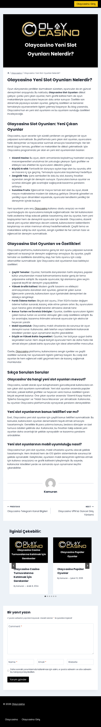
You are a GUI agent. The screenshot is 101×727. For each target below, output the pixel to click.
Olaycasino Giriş (86, 4)
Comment (15, 626)
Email (42, 662)
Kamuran (20, 586)
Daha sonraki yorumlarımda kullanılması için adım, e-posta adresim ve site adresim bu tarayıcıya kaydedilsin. (50, 670)
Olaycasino (41, 208)
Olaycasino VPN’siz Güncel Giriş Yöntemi (76, 510)
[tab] (45, 596)
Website (72, 662)
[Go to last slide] (14, 566)
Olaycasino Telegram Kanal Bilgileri (27, 509)
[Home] (8, 73)
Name (13, 662)
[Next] (87, 566)
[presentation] (28, 550)
